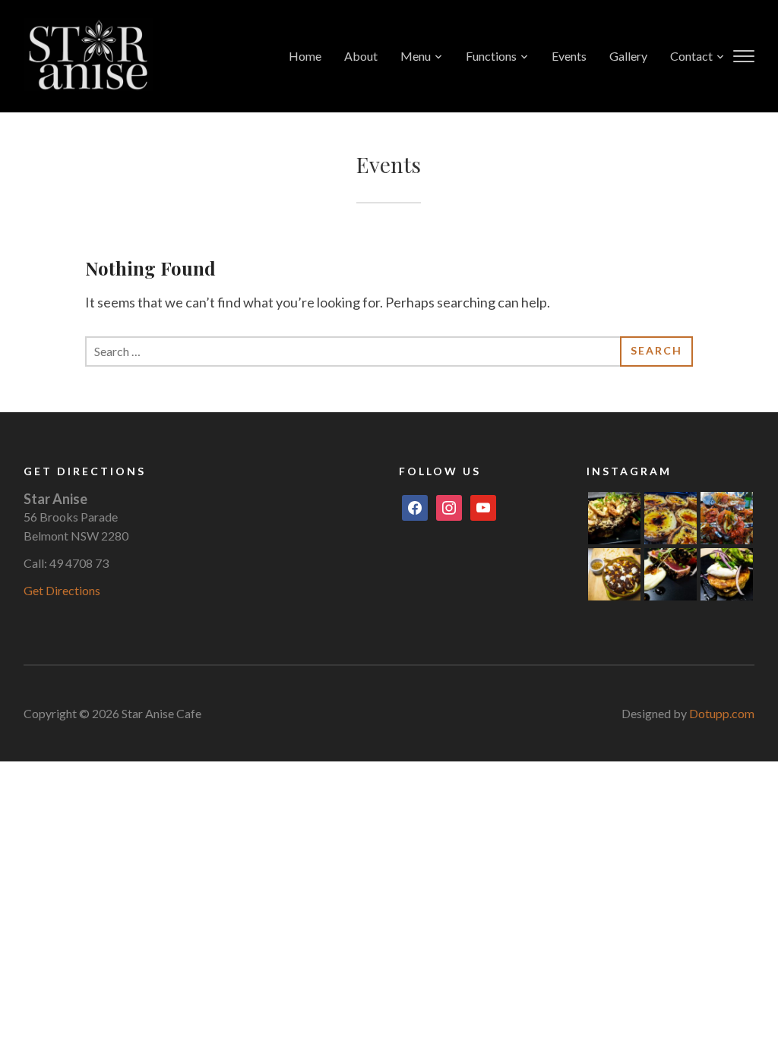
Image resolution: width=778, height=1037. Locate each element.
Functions (491, 56)
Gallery (628, 56)
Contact (691, 56)
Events (569, 56)
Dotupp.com (721, 713)
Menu (415, 56)
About (361, 56)
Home (305, 56)
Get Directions (62, 590)
